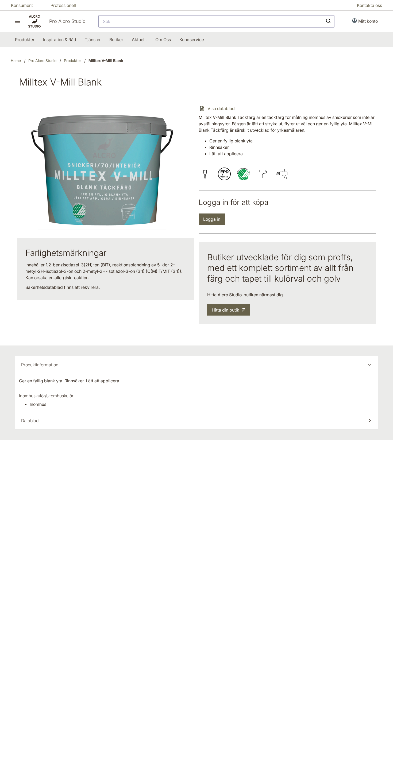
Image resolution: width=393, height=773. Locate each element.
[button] (196, 364)
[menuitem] (25, 39)
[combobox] (216, 21)
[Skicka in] (328, 21)
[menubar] (109, 39)
